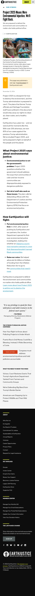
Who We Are (7, 420)
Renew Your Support (9, 477)
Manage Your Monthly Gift (11, 504)
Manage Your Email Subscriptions (13, 507)
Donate (5, 467)
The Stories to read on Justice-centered (15, 326)
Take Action (10, 352)
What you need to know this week (15, 369)
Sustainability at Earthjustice (12, 433)
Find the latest (21, 83)
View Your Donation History (11, 517)
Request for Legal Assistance (12, 453)
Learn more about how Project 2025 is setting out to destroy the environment (17, 288)
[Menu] (33, 2)
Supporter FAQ (7, 490)
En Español (6, 424)
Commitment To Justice (10, 430)
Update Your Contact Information (13, 514)
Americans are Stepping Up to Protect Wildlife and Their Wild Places (15, 398)
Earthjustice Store (8, 487)
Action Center (7, 470)
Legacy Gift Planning (9, 483)
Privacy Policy (7, 447)
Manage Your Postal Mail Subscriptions (15, 511)
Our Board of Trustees (9, 427)
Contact (5, 450)
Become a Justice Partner (11, 480)
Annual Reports (7, 437)
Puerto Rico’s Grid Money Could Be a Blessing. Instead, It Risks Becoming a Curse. (17, 342)
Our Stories (11, 7)
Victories (5, 440)
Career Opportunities (9, 443)
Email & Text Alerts (9, 474)
